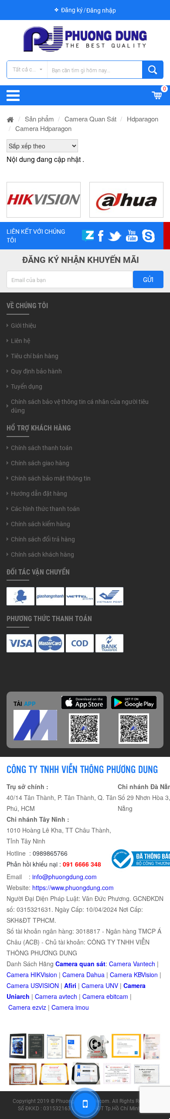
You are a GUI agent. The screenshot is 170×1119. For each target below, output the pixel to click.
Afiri (70, 985)
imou (82, 1007)
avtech (68, 996)
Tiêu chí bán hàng (34, 356)
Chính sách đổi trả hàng (43, 539)
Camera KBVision (134, 974)
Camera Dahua (83, 974)
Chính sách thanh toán (41, 447)
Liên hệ (20, 340)
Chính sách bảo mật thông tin (51, 478)
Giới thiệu (23, 325)
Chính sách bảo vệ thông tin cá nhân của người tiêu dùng (80, 406)
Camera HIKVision (32, 974)
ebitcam (117, 996)
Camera (47, 996)
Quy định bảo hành (36, 371)
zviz (41, 1007)
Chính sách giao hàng (40, 463)
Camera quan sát (80, 963)
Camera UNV (100, 985)
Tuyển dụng (26, 386)
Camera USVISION (33, 985)
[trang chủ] (10, 118)
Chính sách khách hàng (42, 554)
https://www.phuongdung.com (73, 887)
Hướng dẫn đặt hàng (39, 493)
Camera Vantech (132, 963)
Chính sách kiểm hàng (40, 524)
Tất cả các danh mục (30, 69)
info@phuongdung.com (64, 876)
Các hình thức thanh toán (45, 508)
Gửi (148, 280)
